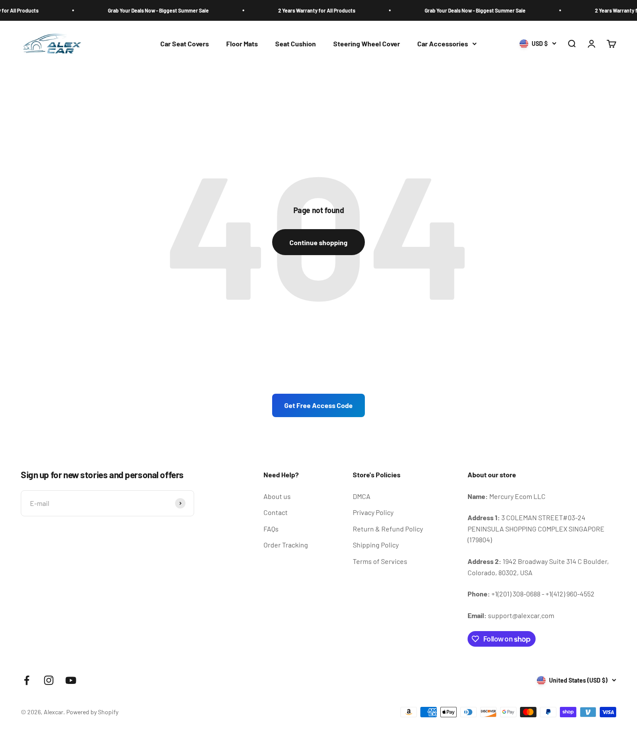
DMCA (361, 496)
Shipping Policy (376, 545)
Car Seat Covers (184, 43)
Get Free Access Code (318, 405)
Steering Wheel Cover (366, 43)
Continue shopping (318, 242)
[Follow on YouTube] (71, 680)
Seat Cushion (295, 43)
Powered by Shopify (92, 712)
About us (277, 496)
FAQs (271, 529)
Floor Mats (242, 43)
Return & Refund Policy (388, 529)
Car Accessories (442, 43)
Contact (275, 512)
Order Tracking (285, 545)
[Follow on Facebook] (26, 680)
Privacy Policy (373, 512)
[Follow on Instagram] (49, 680)
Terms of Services (380, 561)
